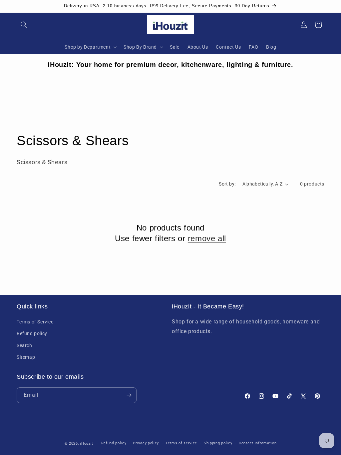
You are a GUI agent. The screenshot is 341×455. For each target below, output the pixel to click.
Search (24, 345)
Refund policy (32, 333)
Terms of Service (35, 321)
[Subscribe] (129, 395)
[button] (24, 24)
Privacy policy (146, 443)
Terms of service (181, 443)
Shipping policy (218, 443)
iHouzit (86, 443)
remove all (207, 238)
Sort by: (227, 184)
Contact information (257, 443)
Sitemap (26, 357)
